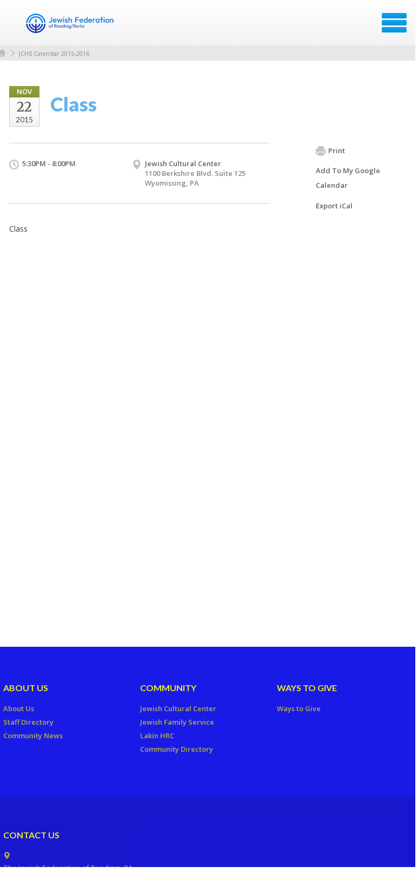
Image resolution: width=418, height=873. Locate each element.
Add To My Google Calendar (348, 178)
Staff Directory (28, 722)
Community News (33, 735)
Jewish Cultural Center (183, 163)
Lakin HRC (157, 735)
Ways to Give (307, 687)
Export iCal (334, 206)
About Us (25, 687)
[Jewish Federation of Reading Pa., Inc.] (70, 26)
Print (336, 150)
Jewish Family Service (177, 722)
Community (168, 687)
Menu (394, 22)
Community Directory (176, 749)
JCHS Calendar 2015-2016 (54, 53)
